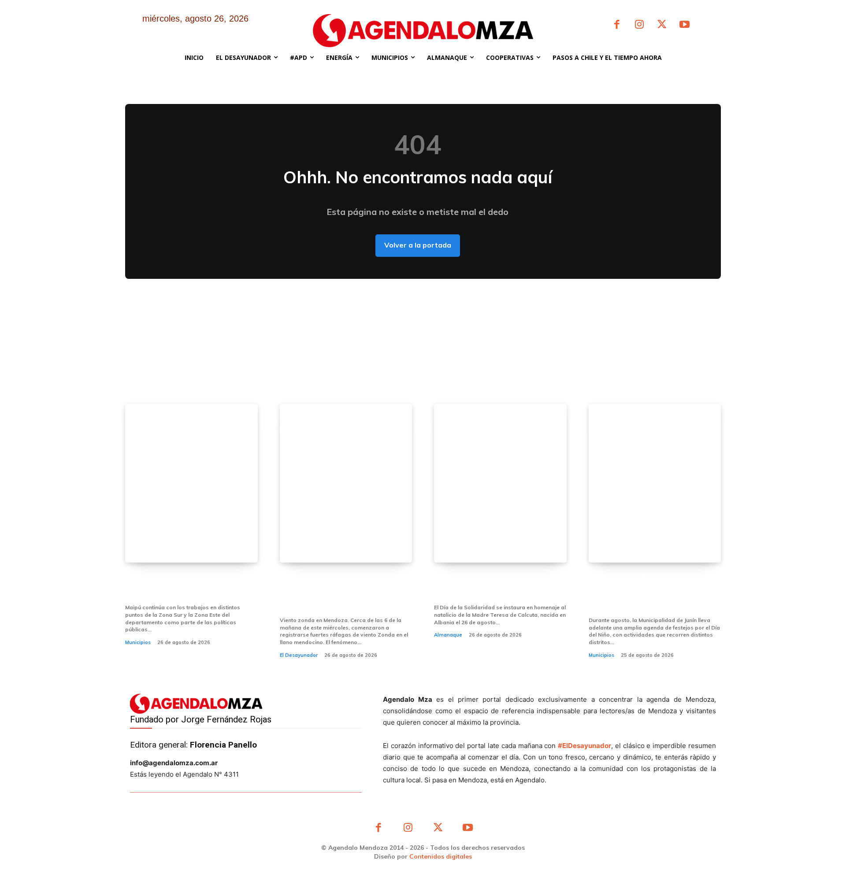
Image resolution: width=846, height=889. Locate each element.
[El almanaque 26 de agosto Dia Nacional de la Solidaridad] (500, 483)
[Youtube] (684, 25)
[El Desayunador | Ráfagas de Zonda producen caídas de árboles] (346, 483)
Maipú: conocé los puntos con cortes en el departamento (188, 586)
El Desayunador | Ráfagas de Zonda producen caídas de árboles (341, 592)
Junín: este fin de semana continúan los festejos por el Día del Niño (650, 592)
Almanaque (448, 635)
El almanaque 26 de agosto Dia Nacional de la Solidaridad (498, 586)
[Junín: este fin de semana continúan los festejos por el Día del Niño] (655, 483)
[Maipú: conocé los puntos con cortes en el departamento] (191, 483)
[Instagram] (639, 25)
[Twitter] (662, 25)
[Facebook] (617, 25)
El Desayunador (299, 655)
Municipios (138, 642)
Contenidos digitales (440, 856)
